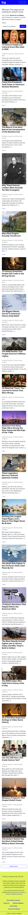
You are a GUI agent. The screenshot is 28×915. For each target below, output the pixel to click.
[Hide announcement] (26, 6)
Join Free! (13, 11)
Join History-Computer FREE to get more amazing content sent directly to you (12, 4)
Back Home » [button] (14, 879)
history (3, 118)
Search (4, 36)
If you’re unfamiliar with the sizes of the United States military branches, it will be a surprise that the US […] (13, 592)
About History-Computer (13, 913)
